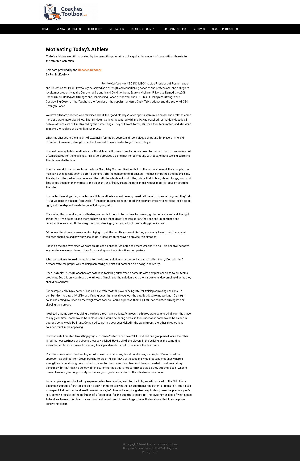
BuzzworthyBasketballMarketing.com (156, 448)
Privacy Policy (150, 452)
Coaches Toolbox (68, 12)
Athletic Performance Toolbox (160, 444)
